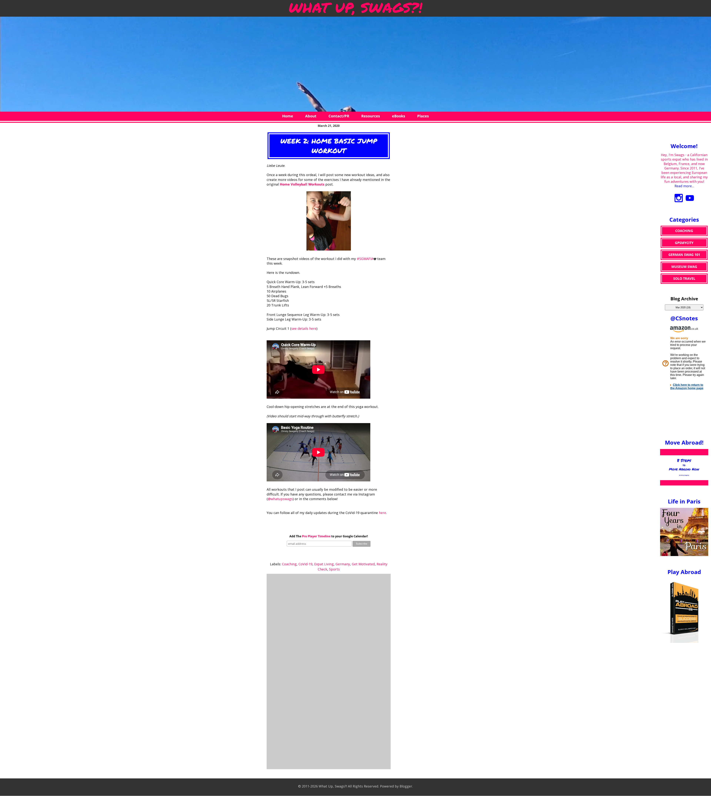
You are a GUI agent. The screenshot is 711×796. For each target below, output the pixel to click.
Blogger (406, 786)
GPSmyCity (684, 243)
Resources (370, 116)
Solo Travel (684, 278)
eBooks (398, 116)
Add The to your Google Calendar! (328, 536)
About (310, 116)
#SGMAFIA (365, 258)
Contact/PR (338, 116)
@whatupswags (280, 499)
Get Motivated (363, 564)
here (382, 512)
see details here (303, 328)
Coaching (289, 564)
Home (287, 116)
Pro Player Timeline (316, 536)
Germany (343, 564)
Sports (334, 569)
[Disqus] (328, 623)
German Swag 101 (684, 254)
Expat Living (324, 564)
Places (423, 116)
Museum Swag (684, 266)
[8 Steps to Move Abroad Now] (684, 484)
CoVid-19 (305, 564)
